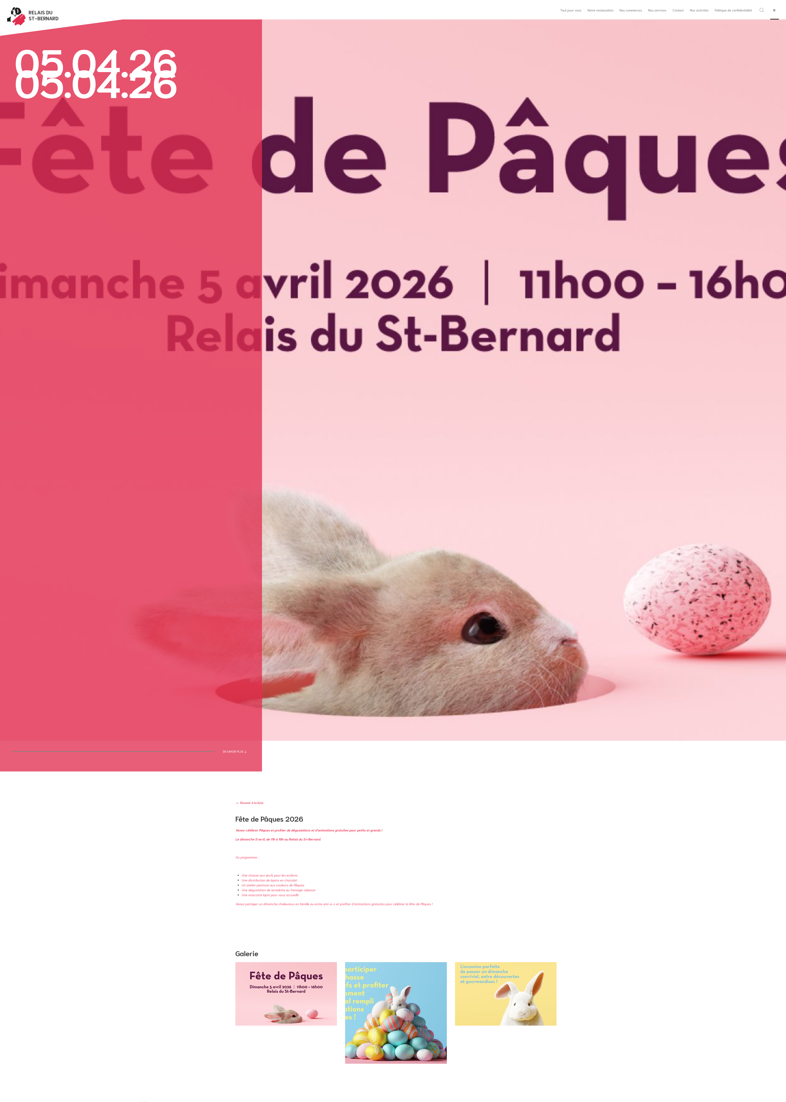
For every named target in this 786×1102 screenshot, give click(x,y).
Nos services (657, 10)
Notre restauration (600, 10)
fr (774, 10)
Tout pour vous (571, 10)
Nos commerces (631, 10)
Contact (678, 10)
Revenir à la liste (251, 802)
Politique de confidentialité (733, 10)
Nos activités (699, 10)
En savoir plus (233, 751)
